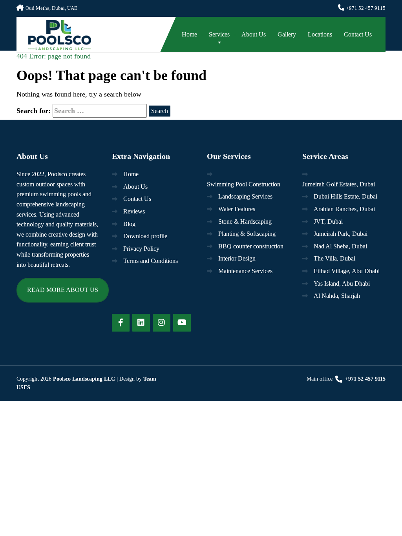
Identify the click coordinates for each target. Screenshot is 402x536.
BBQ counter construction (250, 246)
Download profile (145, 236)
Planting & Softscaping (247, 233)
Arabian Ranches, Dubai (344, 209)
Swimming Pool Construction (243, 184)
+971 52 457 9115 (365, 379)
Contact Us (358, 34)
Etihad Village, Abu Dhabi (347, 271)
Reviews (134, 211)
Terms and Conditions (150, 260)
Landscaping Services (245, 196)
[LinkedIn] (141, 323)
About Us (253, 34)
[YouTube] (182, 323)
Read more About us (62, 289)
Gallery (287, 34)
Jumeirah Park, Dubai (340, 233)
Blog (129, 224)
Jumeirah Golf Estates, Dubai (338, 184)
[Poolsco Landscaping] (53, 33)
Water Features (236, 209)
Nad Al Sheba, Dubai (340, 246)
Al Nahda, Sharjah (337, 295)
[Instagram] (161, 323)
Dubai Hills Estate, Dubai (345, 196)
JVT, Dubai (328, 221)
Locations (320, 34)
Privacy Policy (141, 248)
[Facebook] (121, 323)
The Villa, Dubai (334, 258)
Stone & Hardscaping (245, 221)
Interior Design (237, 258)
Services (219, 34)
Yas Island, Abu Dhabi (342, 283)
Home (189, 34)
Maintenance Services (245, 271)
